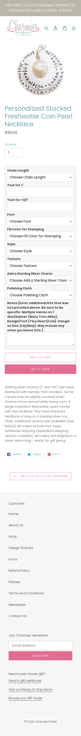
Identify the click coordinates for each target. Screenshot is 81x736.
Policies (14, 582)
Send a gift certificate (25, 680)
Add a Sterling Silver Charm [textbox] (29, 273)
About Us (16, 525)
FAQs (13, 536)
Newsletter (17, 604)
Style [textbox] (11, 244)
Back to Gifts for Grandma (44, 476)
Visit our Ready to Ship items (30, 689)
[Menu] (73, 28)
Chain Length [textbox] (18, 170)
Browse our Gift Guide (25, 698)
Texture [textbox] (14, 259)
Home (13, 514)
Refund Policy (19, 570)
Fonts (13, 559)
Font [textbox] (11, 214)
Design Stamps (21, 547)
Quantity (10, 144)
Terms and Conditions (26, 593)
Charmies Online (46, 721)
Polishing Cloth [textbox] (19, 288)
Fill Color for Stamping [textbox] (25, 229)
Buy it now (40, 369)
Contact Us (18, 616)
